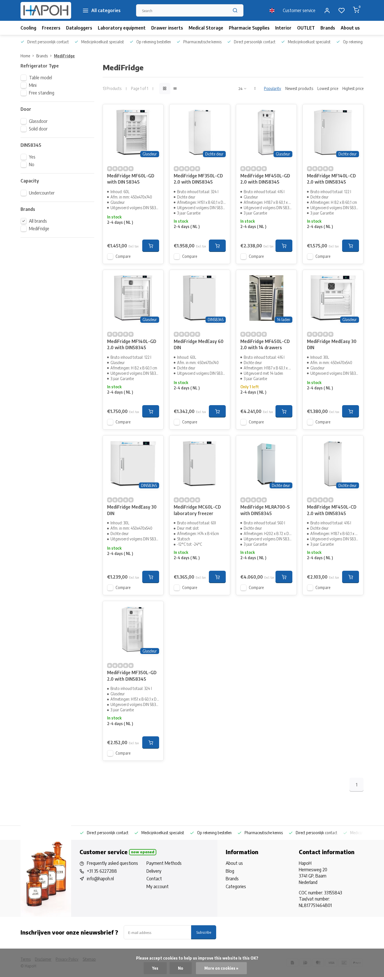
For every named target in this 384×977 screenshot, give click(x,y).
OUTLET (306, 28)
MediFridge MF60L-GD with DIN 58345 (130, 179)
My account (157, 886)
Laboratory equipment (122, 28)
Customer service (299, 10)
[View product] (150, 246)
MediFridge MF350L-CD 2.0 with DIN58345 (198, 179)
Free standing (41, 93)
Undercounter (42, 193)
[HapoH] (46, 10)
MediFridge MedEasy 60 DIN (198, 344)
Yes (32, 157)
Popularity (272, 88)
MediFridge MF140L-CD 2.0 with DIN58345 (331, 179)
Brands (327, 28)
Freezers (51, 28)
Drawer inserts (167, 28)
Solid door (38, 129)
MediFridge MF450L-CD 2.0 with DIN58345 (331, 510)
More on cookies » (221, 968)
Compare (123, 256)
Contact (154, 878)
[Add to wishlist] (155, 112)
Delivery (153, 871)
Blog (230, 871)
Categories (236, 886)
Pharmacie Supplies (249, 28)
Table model (40, 77)
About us (350, 28)
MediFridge (64, 55)
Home (25, 55)
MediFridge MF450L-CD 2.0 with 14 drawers (265, 344)
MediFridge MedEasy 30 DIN (331, 344)
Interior (283, 28)
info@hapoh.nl (100, 878)
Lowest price (327, 88)
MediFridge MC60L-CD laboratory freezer (197, 510)
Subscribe (203, 932)
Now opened (142, 852)
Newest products (299, 88)
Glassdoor (38, 121)
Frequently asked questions (112, 863)
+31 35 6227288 (102, 871)
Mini (33, 85)
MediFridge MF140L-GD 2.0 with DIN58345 (131, 344)
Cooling (28, 28)
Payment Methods (164, 863)
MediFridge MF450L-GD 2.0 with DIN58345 (265, 179)
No (31, 164)
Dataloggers (79, 28)
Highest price (352, 88)
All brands (38, 221)
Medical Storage (206, 28)
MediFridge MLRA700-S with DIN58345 (265, 510)
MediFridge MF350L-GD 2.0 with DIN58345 (132, 676)
